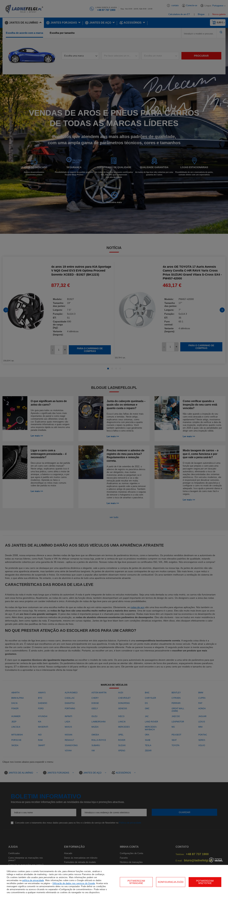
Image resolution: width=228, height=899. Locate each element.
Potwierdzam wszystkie (205, 881)
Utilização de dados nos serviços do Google (73, 883)
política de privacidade (33, 880)
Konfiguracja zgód (170, 882)
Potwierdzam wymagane (136, 881)
